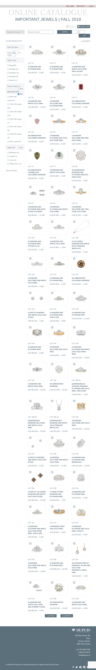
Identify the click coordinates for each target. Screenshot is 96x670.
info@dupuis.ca (84, 655)
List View (72, 27)
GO (84, 35)
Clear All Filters (11, 171)
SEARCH (65, 32)
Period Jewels (12, 86)
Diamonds (11, 92)
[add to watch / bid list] (30, 47)
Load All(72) (85, 41)
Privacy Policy (54, 664)
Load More (51, 616)
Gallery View (84, 27)
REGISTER (80, 6)
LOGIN (91, 6)
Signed (10, 147)
